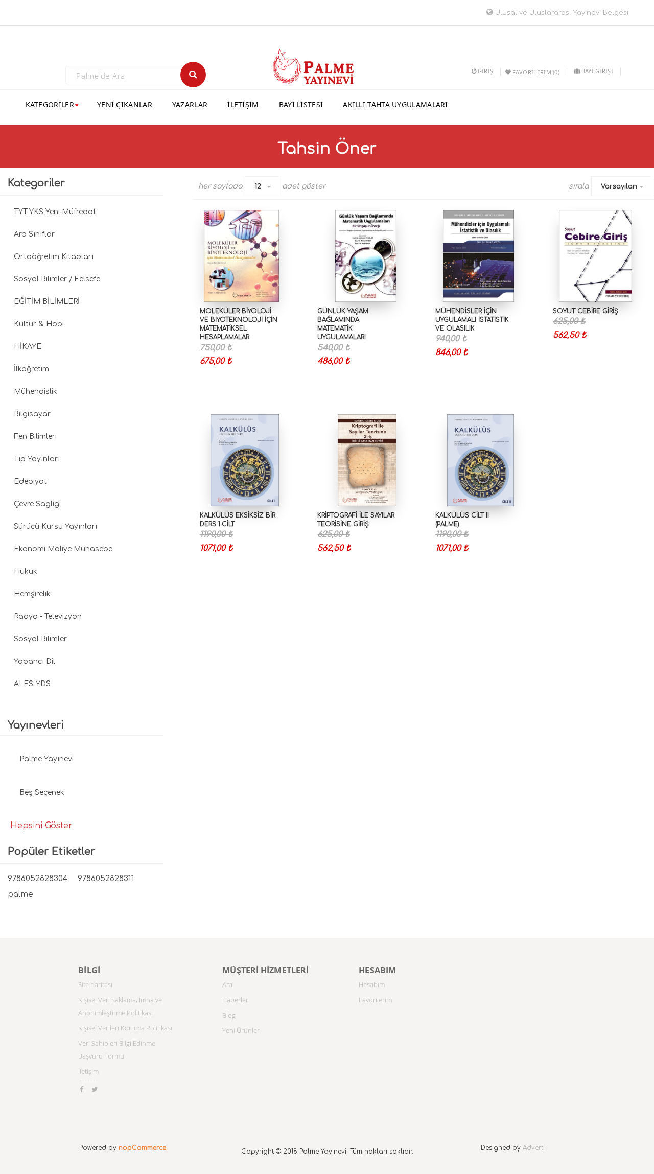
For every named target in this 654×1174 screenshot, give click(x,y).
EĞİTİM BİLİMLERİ (47, 302)
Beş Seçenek (41, 792)
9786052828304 (37, 879)
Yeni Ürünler (241, 1030)
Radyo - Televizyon (48, 616)
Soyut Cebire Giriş (585, 311)
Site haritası (95, 984)
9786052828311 (106, 879)
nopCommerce (142, 1148)
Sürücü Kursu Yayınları (55, 526)
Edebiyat (30, 481)
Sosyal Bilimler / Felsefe (57, 279)
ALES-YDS (32, 684)
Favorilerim (375, 999)
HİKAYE (27, 346)
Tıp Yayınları (37, 459)
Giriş (485, 71)
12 (257, 186)
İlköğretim (31, 369)
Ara (227, 984)
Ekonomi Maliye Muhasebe (63, 549)
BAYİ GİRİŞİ (597, 71)
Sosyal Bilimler (40, 639)
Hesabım (372, 984)
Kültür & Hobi (39, 324)
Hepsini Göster (41, 825)
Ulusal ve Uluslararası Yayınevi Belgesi (560, 12)
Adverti (534, 1148)
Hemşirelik (32, 594)
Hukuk (25, 571)
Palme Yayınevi (46, 759)
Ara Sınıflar (34, 234)
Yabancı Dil (34, 661)
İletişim (88, 1071)
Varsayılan (619, 186)
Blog (229, 1015)
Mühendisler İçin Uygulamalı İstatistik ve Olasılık (472, 320)
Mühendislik (35, 391)
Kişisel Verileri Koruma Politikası (125, 1027)
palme (20, 894)
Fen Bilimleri (35, 436)
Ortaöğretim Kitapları (54, 257)
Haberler (235, 999)
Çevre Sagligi (37, 504)
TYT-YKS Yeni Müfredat (55, 212)
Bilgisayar (32, 414)
